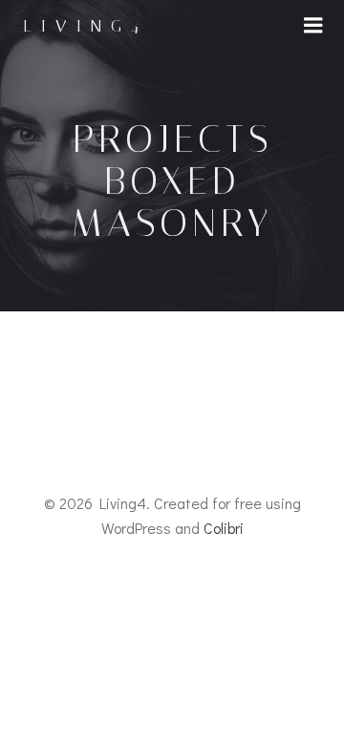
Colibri (224, 528)
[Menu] (313, 26)
